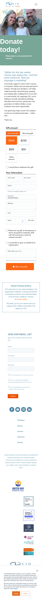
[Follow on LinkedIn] (29, 409)
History (20, 426)
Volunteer (21, 437)
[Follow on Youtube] (17, 409)
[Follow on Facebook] (11, 409)
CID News (21, 420)
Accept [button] (16, 593)
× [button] (37, 570)
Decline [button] (25, 593)
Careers (20, 431)
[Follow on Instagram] (23, 409)
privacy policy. (22, 299)
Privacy (20, 442)
